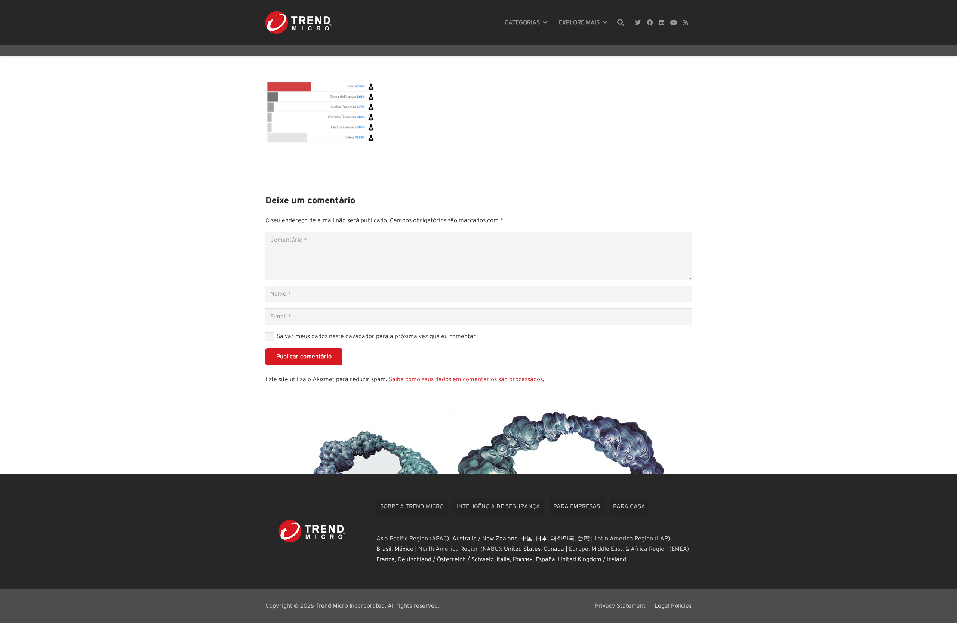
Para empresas (576, 506)
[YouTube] (674, 22)
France (385, 559)
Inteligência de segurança (498, 506)
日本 (542, 539)
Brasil (383, 549)
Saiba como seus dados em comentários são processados (466, 379)
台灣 (584, 539)
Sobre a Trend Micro (412, 506)
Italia (503, 559)
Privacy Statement (620, 606)
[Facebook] (650, 22)
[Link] (298, 22)
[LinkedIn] (662, 22)
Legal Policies (673, 606)
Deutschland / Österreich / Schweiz (445, 559)
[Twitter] (638, 22)
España (545, 559)
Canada (554, 549)
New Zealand (500, 539)
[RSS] (686, 22)
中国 (527, 539)
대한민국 (563, 539)
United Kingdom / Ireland (592, 559)
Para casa (629, 506)
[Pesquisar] (620, 22)
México (403, 549)
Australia (464, 539)
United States (522, 549)
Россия (523, 559)
